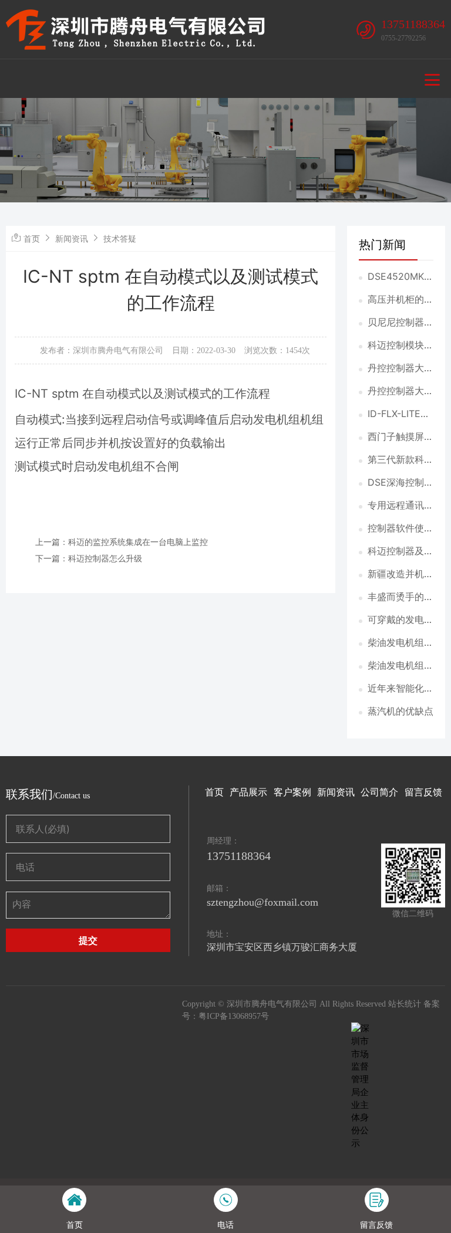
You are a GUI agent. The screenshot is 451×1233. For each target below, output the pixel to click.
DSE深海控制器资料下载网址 (400, 482)
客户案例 (292, 792)
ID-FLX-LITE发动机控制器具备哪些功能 (400, 414)
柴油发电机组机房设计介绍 (400, 642)
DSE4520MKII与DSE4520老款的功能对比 (398, 276)
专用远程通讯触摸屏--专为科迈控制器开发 (400, 505)
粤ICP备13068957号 (233, 1016)
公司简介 (379, 792)
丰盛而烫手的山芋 (400, 597)
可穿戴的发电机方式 (400, 620)
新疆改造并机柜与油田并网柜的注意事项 (400, 574)
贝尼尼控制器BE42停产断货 (399, 322)
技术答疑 (119, 238)
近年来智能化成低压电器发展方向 (400, 688)
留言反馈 (423, 792)
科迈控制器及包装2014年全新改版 (400, 551)
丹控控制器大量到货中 (400, 368)
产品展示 (248, 792)
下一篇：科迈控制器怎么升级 (88, 558)
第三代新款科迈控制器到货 (400, 459)
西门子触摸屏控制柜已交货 (400, 437)
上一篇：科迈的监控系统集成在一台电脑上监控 (121, 542)
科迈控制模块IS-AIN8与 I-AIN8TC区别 (400, 345)
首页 (31, 238)
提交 (88, 940)
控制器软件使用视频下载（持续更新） (400, 528)
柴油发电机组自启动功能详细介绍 (400, 665)
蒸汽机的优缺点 (400, 711)
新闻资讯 (71, 238)
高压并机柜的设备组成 (400, 299)
